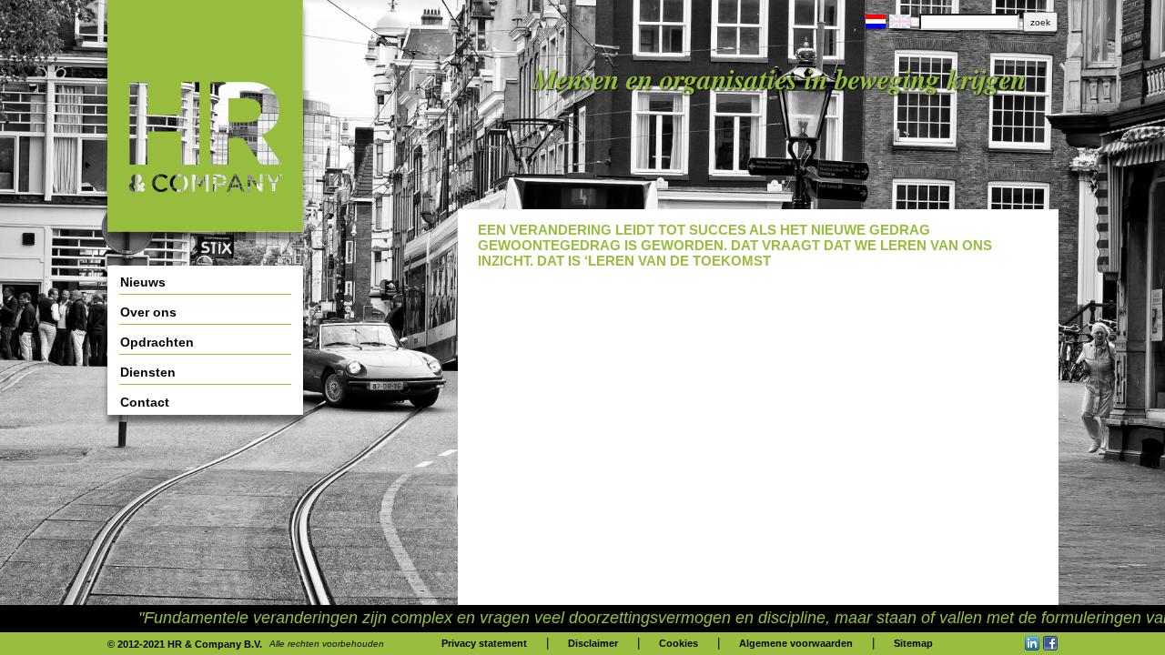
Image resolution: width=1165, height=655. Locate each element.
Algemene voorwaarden (796, 643)
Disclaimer (593, 643)
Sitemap (913, 643)
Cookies (678, 643)
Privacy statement (484, 643)
